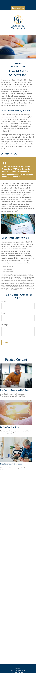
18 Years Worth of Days (9, 427)
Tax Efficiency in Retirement (11, 464)
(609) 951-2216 (20, 671)
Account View (19, 8)
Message (4, 325)
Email (3, 313)
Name (3, 301)
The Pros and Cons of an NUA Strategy (15, 390)
